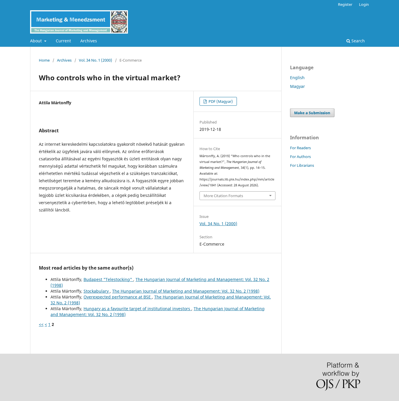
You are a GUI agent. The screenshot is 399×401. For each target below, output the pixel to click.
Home (44, 60)
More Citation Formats (223, 195)
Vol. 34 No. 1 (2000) (95, 60)
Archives (88, 41)
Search (357, 41)
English (297, 77)
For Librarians (302, 165)
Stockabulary (97, 291)
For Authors (300, 156)
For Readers (300, 147)
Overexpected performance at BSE (118, 297)
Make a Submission (312, 112)
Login (364, 4)
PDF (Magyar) (220, 101)
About (36, 41)
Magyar (297, 86)
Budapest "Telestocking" (108, 279)
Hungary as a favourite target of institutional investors (137, 308)
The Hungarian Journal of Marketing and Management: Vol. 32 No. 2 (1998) (185, 291)
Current (63, 41)
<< (41, 324)
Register (345, 4)
